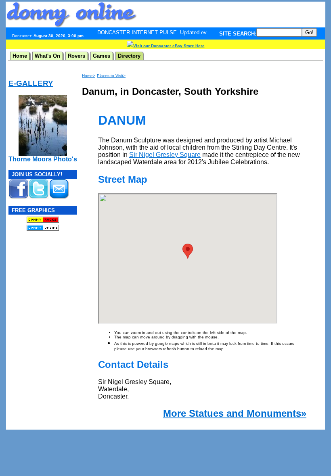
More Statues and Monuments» (234, 413)
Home (20, 56)
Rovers (76, 56)
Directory (129, 56)
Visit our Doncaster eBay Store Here (169, 46)
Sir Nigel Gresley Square (165, 154)
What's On (47, 56)
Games (101, 56)
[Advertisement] (230, 14)
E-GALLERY (30, 83)
